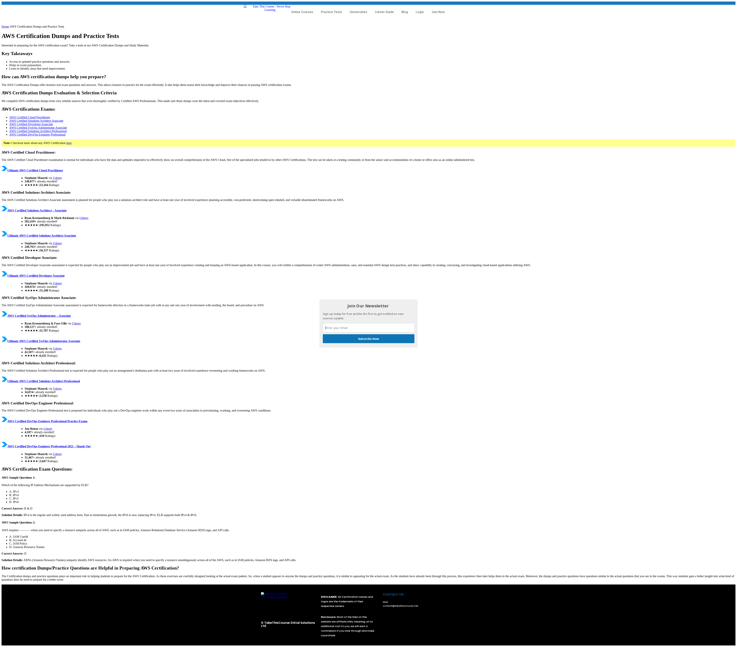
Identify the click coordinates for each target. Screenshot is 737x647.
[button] (368, 306)
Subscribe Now (368, 339)
